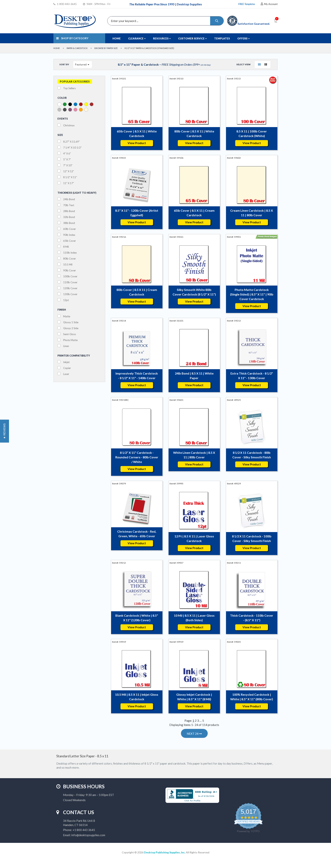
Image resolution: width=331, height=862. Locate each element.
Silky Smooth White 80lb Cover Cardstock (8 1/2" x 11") (194, 292)
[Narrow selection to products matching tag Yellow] (86, 104)
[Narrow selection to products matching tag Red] (81, 104)
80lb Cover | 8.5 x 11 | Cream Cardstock (136, 292)
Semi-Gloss (69, 334)
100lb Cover (70, 276)
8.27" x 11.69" (71, 141)
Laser (66, 373)
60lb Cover (69, 228)
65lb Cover (69, 240)
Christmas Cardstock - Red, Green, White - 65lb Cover (136, 534)
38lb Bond (69, 222)
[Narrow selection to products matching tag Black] (70, 104)
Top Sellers (69, 88)
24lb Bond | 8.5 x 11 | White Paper (194, 375)
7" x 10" (67, 165)
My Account (271, 4)
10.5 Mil (67, 264)
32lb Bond (69, 217)
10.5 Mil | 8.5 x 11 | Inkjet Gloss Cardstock (136, 697)
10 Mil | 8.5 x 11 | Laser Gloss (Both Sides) (194, 618)
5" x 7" (67, 159)
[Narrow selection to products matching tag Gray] (64, 109)
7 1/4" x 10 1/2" (72, 147)
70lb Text (68, 205)
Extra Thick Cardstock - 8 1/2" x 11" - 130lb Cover (251, 375)
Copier (67, 368)
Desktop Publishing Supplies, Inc (164, 852)
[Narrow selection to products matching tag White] (59, 104)
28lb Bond (69, 211)
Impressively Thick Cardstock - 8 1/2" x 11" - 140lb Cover (137, 375)
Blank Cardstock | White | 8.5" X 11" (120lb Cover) (136, 618)
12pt (66, 300)
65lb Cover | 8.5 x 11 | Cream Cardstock (194, 213)
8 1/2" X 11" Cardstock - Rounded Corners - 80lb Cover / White (136, 457)
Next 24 (193, 733)
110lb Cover (70, 282)
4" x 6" (67, 153)
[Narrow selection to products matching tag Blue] (75, 104)
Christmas (69, 125)
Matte (66, 316)
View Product (137, 143)
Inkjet (66, 362)
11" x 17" (68, 183)
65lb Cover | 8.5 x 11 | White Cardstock (137, 133)
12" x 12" (68, 171)
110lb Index (70, 252)
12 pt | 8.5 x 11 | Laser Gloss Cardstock (194, 538)
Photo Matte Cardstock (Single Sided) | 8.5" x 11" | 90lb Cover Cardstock (251, 294)
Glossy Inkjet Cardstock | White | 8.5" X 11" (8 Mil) (194, 697)
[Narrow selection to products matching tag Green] (64, 104)
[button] (4, 431)
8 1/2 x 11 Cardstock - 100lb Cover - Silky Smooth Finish (251, 538)
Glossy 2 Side (70, 328)
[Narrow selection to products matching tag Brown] (91, 104)
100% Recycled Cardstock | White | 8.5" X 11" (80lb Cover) (251, 697)
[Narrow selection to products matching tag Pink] (75, 109)
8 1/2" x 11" (70, 177)
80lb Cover (69, 258)
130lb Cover (70, 294)
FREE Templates (246, 4)
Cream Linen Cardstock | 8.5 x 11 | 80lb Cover (251, 213)
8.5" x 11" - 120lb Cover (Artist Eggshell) (136, 213)
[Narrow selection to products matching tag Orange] (81, 109)
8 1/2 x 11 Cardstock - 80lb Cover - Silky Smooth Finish (251, 455)
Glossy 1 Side (70, 322)
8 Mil (66, 246)
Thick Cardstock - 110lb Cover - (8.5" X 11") (251, 618)
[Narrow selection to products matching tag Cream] (86, 109)
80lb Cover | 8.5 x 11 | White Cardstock (194, 133)
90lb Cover (69, 270)
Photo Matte (70, 340)
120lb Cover (70, 288)
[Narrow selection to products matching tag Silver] (59, 109)
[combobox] (164, 20)
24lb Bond (69, 199)
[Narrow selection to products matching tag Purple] (70, 109)
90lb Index (69, 234)
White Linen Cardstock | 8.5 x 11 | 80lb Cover (194, 455)
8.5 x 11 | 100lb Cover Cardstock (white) (251, 133)
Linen (66, 346)
